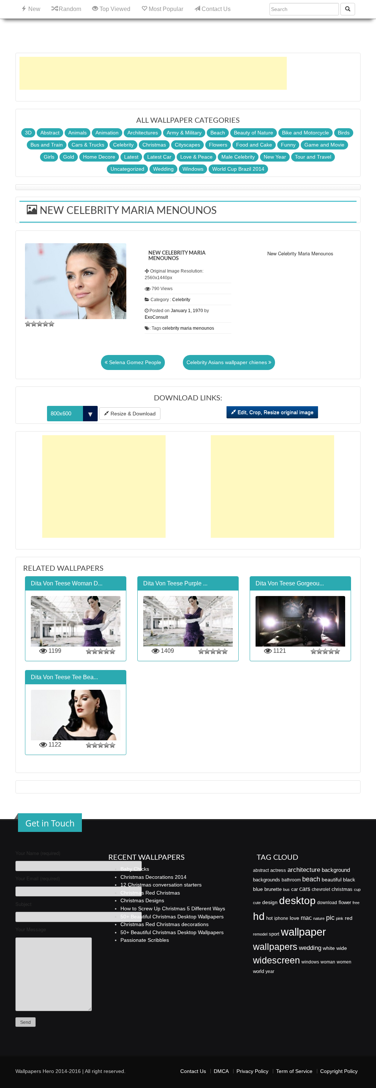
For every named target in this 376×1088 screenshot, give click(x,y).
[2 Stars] (34, 324)
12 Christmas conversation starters (161, 885)
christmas (342, 889)
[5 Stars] (51, 324)
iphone (281, 918)
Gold (68, 157)
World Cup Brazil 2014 (238, 169)
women (344, 962)
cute (257, 902)
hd (259, 916)
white (329, 948)
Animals (77, 133)
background (336, 870)
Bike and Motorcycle (305, 133)
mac (306, 917)
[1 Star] (28, 324)
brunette (273, 889)
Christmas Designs (142, 900)
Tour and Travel (313, 157)
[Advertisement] (153, 73)
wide (341, 948)
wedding (310, 947)
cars (304, 888)
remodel (260, 934)
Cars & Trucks (88, 145)
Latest (131, 157)
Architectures (142, 133)
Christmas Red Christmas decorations (164, 924)
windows (310, 962)
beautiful (331, 879)
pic (330, 917)
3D (28, 133)
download (327, 902)
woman (328, 962)
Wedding (163, 169)
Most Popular (165, 9)
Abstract (49, 133)
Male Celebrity (238, 157)
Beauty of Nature (253, 133)
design (270, 902)
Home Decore (99, 157)
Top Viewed (114, 9)
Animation (107, 133)
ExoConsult (156, 317)
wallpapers (275, 947)
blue (258, 889)
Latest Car (159, 157)
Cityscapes (187, 145)
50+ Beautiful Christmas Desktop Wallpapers (172, 916)
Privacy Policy (252, 1071)
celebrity (170, 328)
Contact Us (215, 9)
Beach (217, 133)
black (349, 879)
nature (319, 918)
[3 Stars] (40, 324)
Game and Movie (324, 145)
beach (311, 879)
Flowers (218, 145)
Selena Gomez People (134, 362)
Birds (344, 133)
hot (269, 918)
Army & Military (184, 133)
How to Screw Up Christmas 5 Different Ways (172, 908)
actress (278, 870)
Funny (288, 145)
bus (286, 889)
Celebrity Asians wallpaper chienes (227, 362)
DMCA (221, 1071)
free (355, 902)
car (294, 889)
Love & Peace (196, 157)
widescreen (276, 960)
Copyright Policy (339, 1071)
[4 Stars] (45, 324)
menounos (203, 328)
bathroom (291, 879)
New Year (275, 157)
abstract (261, 870)
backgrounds (266, 879)
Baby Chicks (134, 869)
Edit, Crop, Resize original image (275, 412)
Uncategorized (127, 169)
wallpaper (303, 932)
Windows (192, 169)
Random (69, 9)
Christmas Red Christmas (150, 893)
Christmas (154, 145)
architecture (304, 869)
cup (357, 889)
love (294, 918)
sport (274, 934)
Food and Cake (254, 145)
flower (345, 902)
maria (186, 328)
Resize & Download (132, 414)
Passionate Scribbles (144, 940)
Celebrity (123, 145)
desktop (297, 900)
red (348, 918)
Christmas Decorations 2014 (153, 877)
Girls (49, 157)
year (269, 971)
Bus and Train (46, 145)
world (258, 971)
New (33, 9)
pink (339, 918)
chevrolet (321, 889)
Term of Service (294, 1071)
